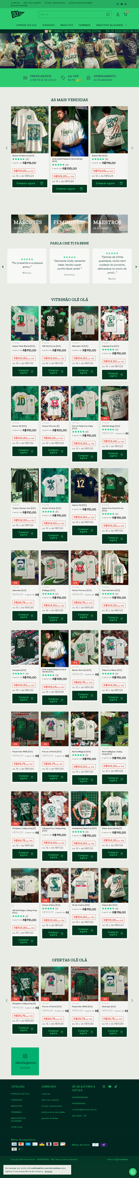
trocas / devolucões (55, 2)
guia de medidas (19, 5)
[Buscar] (107, 14)
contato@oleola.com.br (84, 1109)
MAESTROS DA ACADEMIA (110, 25)
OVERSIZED (48, 25)
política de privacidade (80, 2)
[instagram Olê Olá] (118, 4)
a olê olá (15, 2)
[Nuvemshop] (117, 1159)
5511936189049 (80, 1097)
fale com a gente (32, 2)
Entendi (48, 1171)
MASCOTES (66, 25)
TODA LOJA (16, 1127)
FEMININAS (85, 25)
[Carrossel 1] (69, 50)
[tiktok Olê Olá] (126, 4)
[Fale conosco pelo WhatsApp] (133, 1172)
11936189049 (78, 1103)
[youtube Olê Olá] (122, 4)
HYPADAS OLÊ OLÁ (26, 25)
